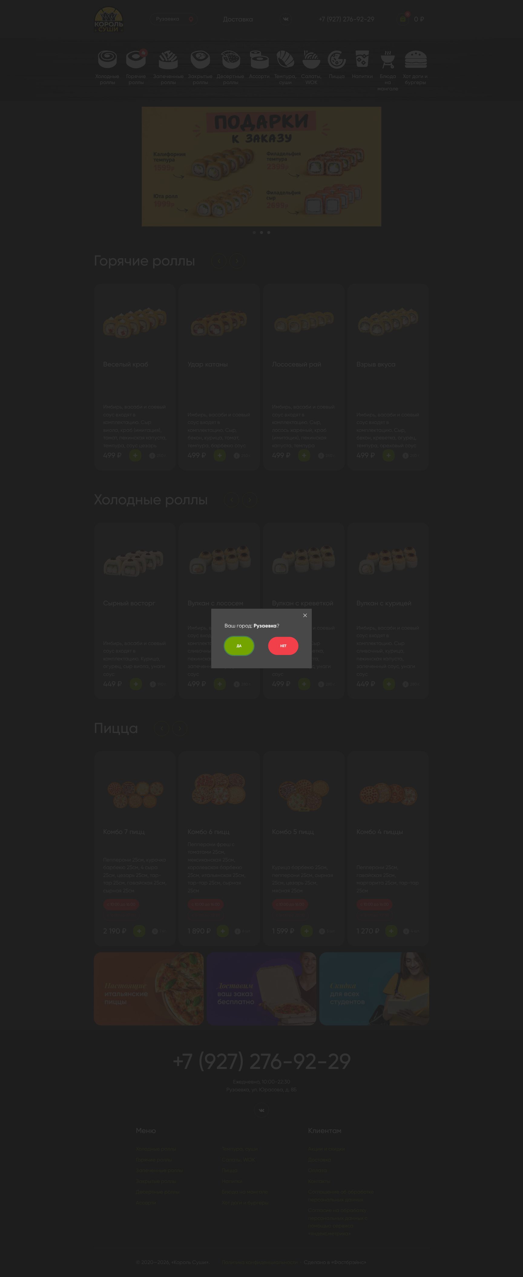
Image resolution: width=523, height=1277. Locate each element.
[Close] (305, 615)
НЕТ (283, 646)
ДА (239, 646)
